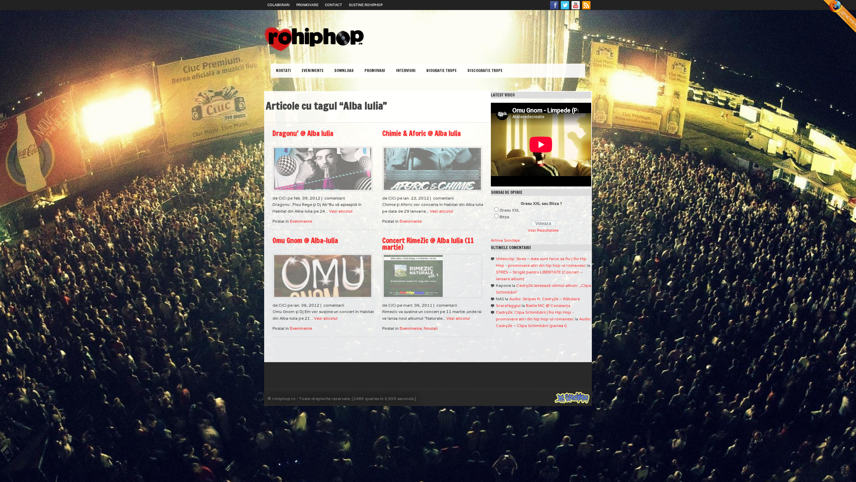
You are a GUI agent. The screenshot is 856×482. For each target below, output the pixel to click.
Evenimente (313, 70)
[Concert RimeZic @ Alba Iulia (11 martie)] (432, 276)
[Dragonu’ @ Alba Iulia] (323, 168)
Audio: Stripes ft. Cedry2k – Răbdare (544, 298)
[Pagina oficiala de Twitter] (565, 9)
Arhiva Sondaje (505, 240)
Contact (333, 5)
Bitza (504, 216)
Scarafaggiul (508, 305)
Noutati (283, 70)
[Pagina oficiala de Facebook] (554, 9)
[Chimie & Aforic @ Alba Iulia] (432, 168)
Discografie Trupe (485, 70)
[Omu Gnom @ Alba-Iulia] (323, 276)
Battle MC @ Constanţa (548, 305)
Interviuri (406, 70)
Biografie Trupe (441, 70)
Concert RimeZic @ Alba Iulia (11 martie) (428, 244)
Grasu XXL (510, 210)
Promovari (374, 70)
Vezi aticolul (340, 211)
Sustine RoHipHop (366, 5)
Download (344, 70)
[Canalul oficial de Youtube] (575, 9)
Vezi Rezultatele (543, 230)
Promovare (307, 5)
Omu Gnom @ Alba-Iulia (305, 240)
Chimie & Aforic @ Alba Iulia (421, 133)
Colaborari (279, 5)
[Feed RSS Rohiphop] (586, 9)
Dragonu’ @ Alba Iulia (303, 133)
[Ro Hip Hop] (314, 50)
